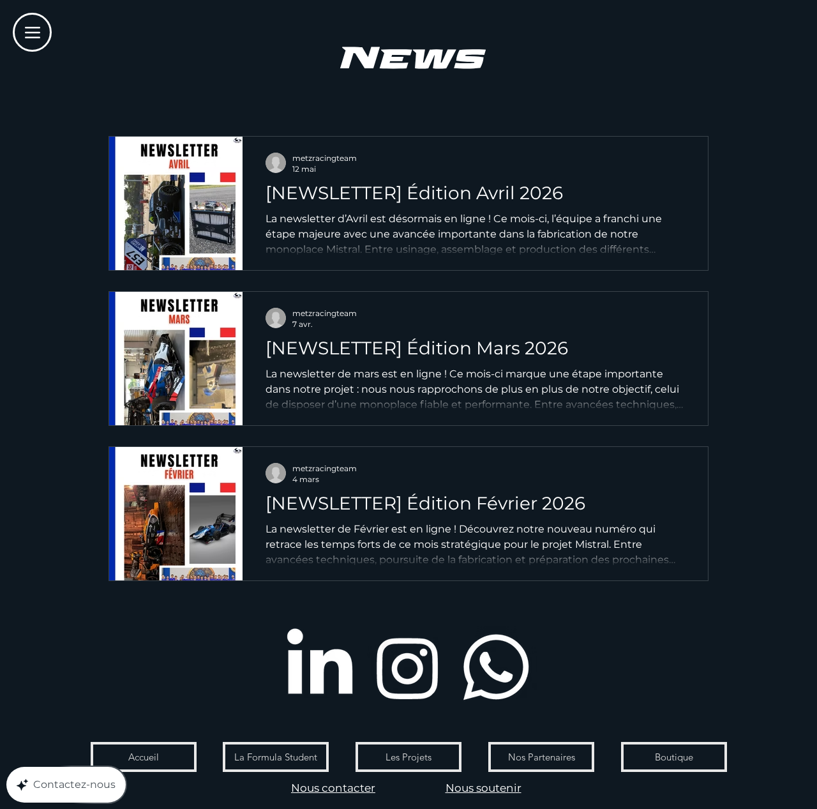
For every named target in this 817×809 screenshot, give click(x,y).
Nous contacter (333, 788)
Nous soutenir (483, 788)
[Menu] (32, 32)
